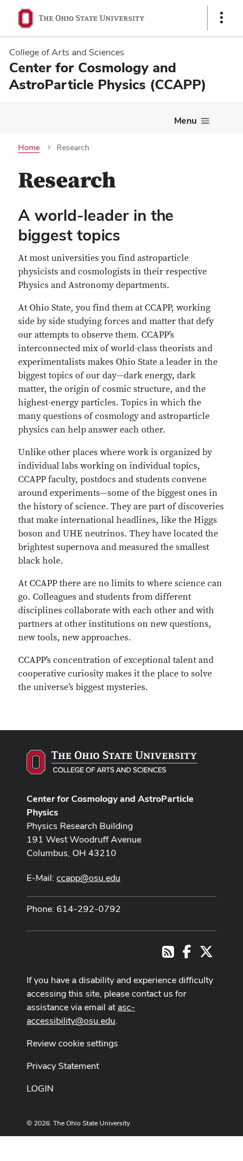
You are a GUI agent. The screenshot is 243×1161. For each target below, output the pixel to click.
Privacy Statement (63, 1066)
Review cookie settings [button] (72, 1043)
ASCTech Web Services (181, 1145)
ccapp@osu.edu (88, 878)
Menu (185, 120)
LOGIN (40, 1088)
